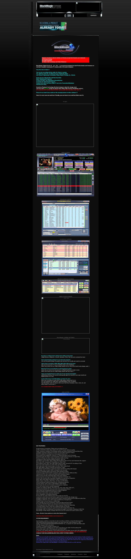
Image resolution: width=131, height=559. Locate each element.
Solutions (73, 554)
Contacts (80, 554)
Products (66, 554)
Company (60, 554)
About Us (38, 554)
